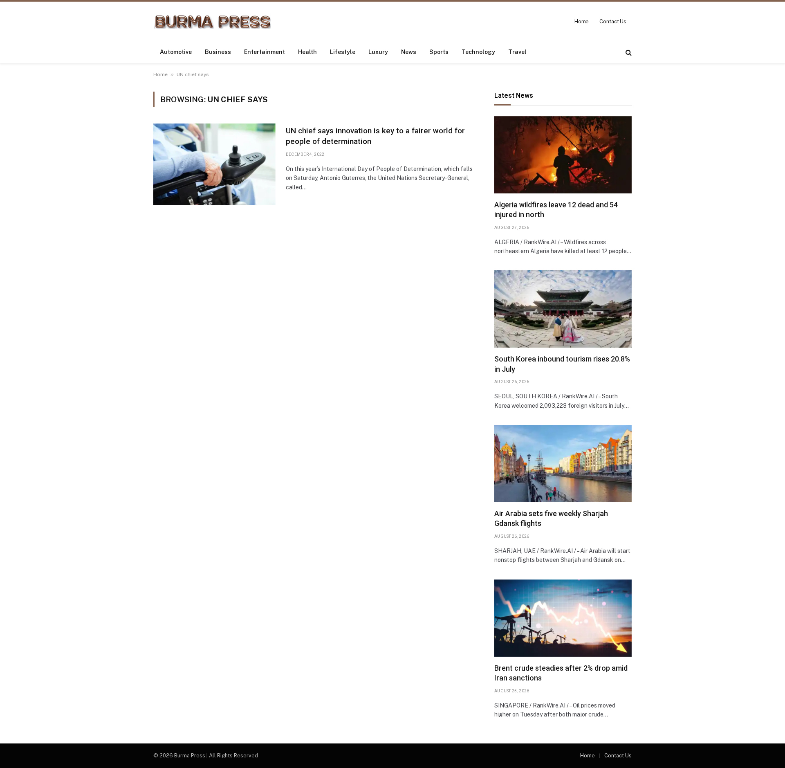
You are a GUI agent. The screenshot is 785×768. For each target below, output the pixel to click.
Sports (439, 52)
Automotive (176, 52)
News (408, 52)
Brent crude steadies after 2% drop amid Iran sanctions (561, 673)
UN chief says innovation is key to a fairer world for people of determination (375, 136)
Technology (478, 52)
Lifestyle (342, 52)
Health (307, 52)
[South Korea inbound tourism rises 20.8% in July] (563, 309)
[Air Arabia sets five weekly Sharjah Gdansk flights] (563, 463)
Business (218, 52)
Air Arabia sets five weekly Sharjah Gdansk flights (551, 518)
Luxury (378, 52)
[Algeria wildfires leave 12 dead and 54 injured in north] (563, 154)
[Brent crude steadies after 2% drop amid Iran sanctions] (563, 618)
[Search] (628, 52)
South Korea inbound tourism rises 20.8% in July (562, 364)
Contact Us (612, 21)
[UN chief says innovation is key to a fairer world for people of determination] (214, 164)
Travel (517, 52)
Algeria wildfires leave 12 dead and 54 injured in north (556, 209)
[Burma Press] (212, 21)
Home (581, 21)
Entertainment (264, 52)
